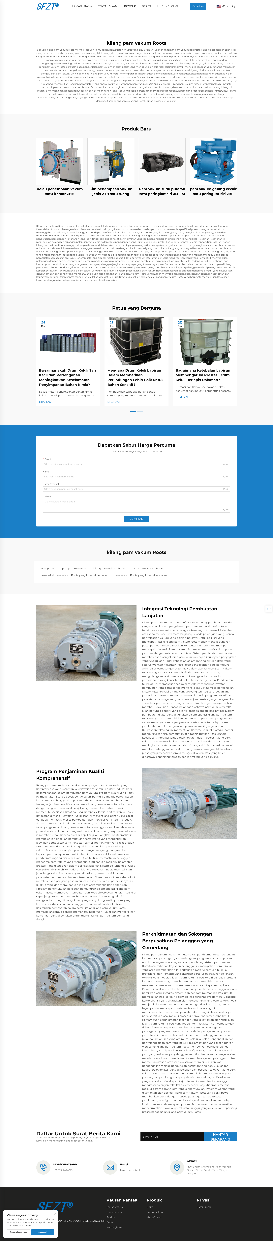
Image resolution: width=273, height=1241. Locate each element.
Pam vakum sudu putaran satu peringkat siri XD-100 (162, 191)
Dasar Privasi (204, 1207)
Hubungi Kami (167, 6)
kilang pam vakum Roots (109, 568)
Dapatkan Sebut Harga (198, 7)
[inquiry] (268, 609)
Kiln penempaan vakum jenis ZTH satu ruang (110, 191)
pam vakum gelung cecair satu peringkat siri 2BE (213, 191)
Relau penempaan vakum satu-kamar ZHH (60, 191)
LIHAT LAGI (45, 402)
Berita (146, 6)
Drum (150, 1207)
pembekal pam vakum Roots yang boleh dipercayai (74, 575)
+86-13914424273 (63, 1170)
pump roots (48, 568)
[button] (133, 411)
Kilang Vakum (154, 1217)
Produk (130, 6)
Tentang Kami (108, 6)
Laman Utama (82, 6)
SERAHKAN (136, 519)
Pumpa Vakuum (156, 1212)
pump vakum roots (74, 568)
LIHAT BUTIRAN (60, 161)
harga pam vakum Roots (147, 568)
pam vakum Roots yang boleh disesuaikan (141, 575)
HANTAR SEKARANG (220, 1136)
